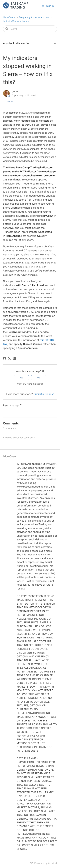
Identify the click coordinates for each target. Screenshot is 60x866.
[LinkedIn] (14, 358)
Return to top (11, 405)
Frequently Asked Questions (34, 17)
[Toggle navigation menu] (43, 5)
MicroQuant (9, 17)
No (38, 377)
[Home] (15, 7)
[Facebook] (4, 358)
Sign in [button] (50, 5)
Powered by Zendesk (46, 863)
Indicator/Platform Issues (16, 21)
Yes (21, 377)
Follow (9, 101)
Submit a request (44, 394)
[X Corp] (9, 358)
